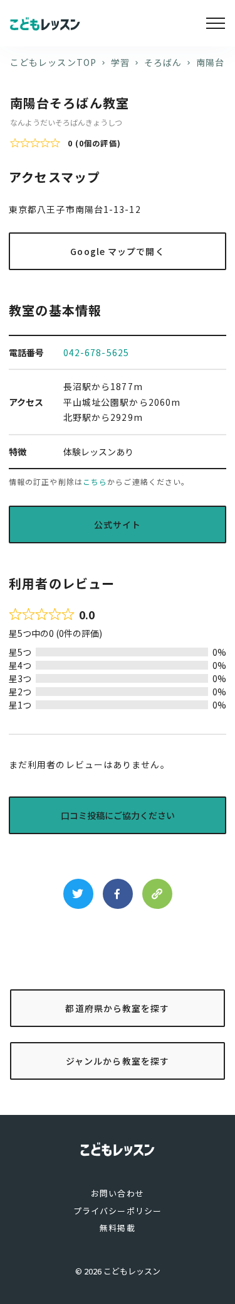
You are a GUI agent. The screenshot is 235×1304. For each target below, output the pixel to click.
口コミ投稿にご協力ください (118, 815)
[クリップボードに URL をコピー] (157, 894)
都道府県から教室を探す (117, 1008)
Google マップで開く (117, 251)
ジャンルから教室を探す (117, 1061)
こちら (95, 481)
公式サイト (118, 524)
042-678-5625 (96, 352)
